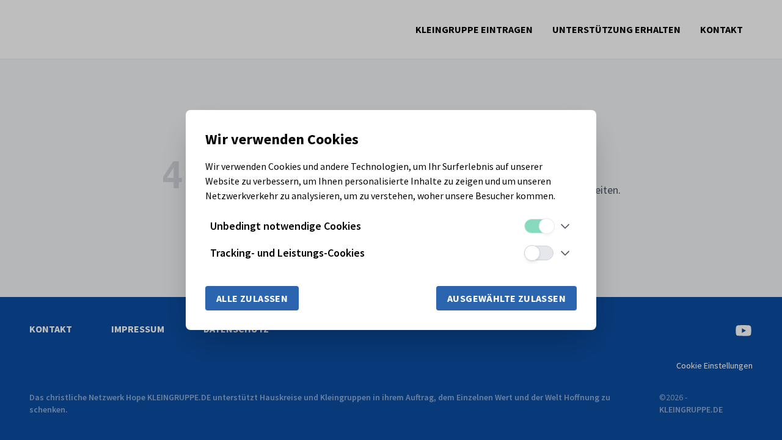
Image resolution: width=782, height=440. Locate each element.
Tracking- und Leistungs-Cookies (287, 253)
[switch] (539, 226)
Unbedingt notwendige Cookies (285, 226)
